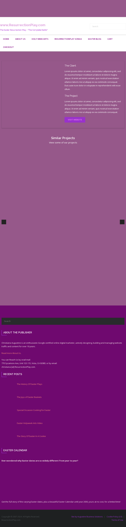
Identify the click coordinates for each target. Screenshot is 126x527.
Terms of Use (117, 520)
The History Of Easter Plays (29, 384)
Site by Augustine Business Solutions (87, 516)
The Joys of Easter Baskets (29, 397)
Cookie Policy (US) (114, 516)
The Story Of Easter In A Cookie (31, 436)
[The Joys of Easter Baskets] (7, 401)
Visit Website (75, 119)
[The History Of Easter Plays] (7, 388)
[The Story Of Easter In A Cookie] (7, 440)
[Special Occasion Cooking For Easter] (7, 414)
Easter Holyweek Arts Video (30, 423)
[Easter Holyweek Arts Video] (7, 427)
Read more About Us (11, 353)
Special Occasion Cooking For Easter (34, 410)
